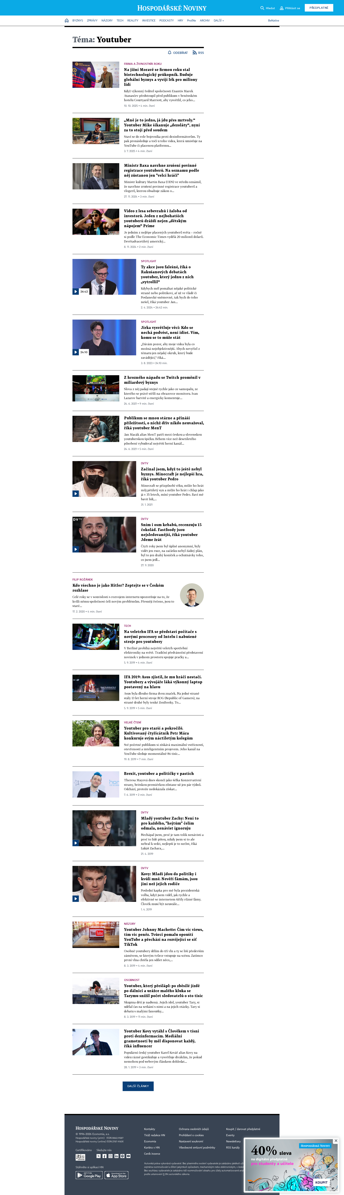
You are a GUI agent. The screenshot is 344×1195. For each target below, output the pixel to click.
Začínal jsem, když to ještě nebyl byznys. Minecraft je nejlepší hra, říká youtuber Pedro (172, 474)
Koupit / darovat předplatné (243, 1129)
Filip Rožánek (82, 579)
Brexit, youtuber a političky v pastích (159, 773)
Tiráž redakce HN (154, 1135)
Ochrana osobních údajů (194, 1129)
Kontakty (149, 1129)
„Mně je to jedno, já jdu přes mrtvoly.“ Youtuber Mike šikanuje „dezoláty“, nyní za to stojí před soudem (162, 125)
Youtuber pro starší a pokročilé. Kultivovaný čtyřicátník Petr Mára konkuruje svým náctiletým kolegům (158, 733)
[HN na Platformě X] (99, 1156)
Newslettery (233, 1141)
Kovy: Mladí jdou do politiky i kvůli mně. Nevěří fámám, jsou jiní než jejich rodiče (169, 879)
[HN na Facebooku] (105, 1156)
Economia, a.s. (100, 1134)
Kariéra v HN (152, 1147)
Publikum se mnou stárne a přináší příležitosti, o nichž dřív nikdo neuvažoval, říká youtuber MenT (164, 423)
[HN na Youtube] (128, 1156)
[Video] (75, 493)
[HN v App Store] (116, 1175)
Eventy (230, 1135)
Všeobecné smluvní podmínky (197, 1147)
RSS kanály (233, 1147)
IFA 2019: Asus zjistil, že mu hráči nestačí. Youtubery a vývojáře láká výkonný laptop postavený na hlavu (163, 682)
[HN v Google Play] (89, 1175)
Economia (150, 1141)
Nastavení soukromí (191, 1141)
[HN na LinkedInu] (116, 1156)
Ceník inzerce (152, 1153)
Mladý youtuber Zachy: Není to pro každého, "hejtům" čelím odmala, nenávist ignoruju (170, 823)
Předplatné (319, 7)
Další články (138, 1086)
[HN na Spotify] (122, 1156)
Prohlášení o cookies (191, 1135)
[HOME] (66, 20)
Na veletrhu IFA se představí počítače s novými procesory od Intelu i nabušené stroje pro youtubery (160, 637)
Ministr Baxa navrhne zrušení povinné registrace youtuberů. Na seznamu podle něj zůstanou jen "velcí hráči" (161, 170)
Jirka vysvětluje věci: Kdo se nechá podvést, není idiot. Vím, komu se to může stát (170, 332)
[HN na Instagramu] (110, 1156)
